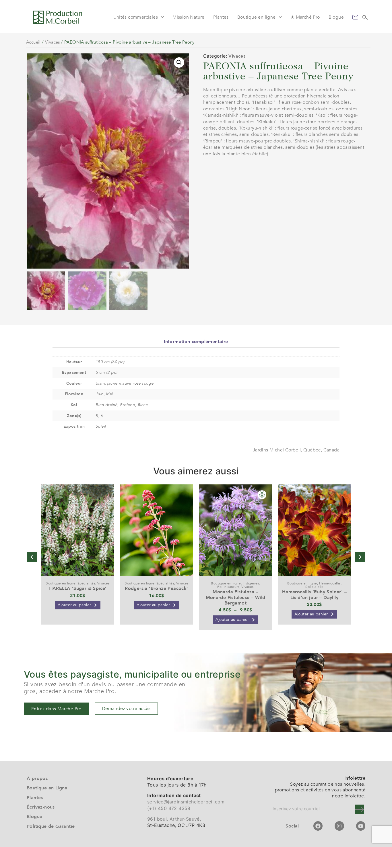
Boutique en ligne (256, 17)
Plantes (221, 17)
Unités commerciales (135, 17)
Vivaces (52, 42)
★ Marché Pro (305, 17)
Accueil (33, 42)
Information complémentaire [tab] (196, 342)
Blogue (336, 17)
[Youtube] (360, 825)
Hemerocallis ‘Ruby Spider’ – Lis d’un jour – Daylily (314, 594)
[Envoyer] (359, 809)
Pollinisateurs (228, 586)
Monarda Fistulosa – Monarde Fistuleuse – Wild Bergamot (235, 597)
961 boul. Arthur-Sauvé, (174, 819)
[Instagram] (339, 825)
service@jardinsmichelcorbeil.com (186, 802)
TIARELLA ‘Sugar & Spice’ (77, 588)
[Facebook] (318, 825)
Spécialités (86, 583)
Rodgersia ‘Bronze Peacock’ (156, 588)
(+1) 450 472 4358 (169, 808)
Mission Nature (188, 17)
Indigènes (251, 583)
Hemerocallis (330, 583)
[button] (179, 62)
